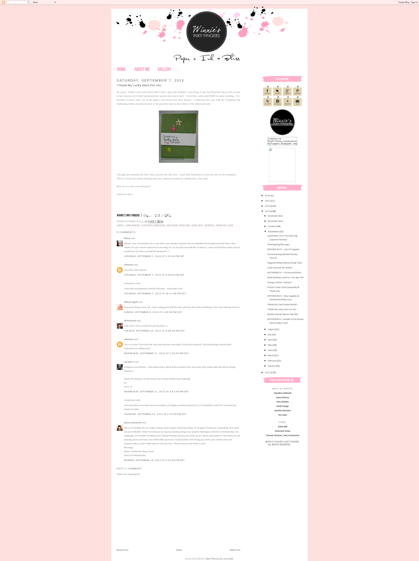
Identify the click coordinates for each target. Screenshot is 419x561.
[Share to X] (155, 221)
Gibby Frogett (131, 302)
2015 (268, 201)
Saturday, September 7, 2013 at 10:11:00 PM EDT (155, 293)
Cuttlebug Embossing (153, 225)
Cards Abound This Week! (279, 268)
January (271, 366)
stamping (209, 225)
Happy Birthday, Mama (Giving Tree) (284, 263)
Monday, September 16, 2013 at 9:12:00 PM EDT (154, 460)
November (273, 221)
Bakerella (282, 426)
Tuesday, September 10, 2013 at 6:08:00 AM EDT (154, 331)
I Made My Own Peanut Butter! (282, 304)
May (270, 345)
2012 (268, 372)
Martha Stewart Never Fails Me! (282, 314)
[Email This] (149, 221)
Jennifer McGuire (282, 410)
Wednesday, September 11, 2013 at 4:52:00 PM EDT (156, 392)
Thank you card (224, 225)
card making (133, 225)
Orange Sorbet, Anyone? (279, 282)
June (270, 340)
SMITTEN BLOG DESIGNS (220, 559)
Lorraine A (129, 362)
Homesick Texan (282, 431)
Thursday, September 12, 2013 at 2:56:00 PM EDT (155, 414)
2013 (268, 211)
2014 (268, 206)
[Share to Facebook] (158, 221)
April (270, 350)
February (272, 361)
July (270, 334)
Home (179, 550)
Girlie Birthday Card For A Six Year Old (285, 277)
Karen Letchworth (132, 423)
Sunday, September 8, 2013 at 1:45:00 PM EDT (153, 312)
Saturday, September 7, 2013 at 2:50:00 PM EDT (154, 256)
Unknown (128, 265)
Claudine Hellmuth (282, 393)
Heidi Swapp (282, 406)
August (271, 329)
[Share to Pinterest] (162, 221)
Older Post (235, 550)
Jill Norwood (130, 321)
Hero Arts (197, 225)
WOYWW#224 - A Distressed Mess (284, 273)
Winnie (132, 221)
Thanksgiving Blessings (278, 244)
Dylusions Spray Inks (178, 225)
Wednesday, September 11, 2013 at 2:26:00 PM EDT (156, 353)
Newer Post (122, 550)
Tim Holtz (282, 415)
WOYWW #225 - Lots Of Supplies (283, 249)
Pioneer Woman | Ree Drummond (282, 435)
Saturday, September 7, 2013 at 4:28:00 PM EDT (154, 275)
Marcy (127, 238)
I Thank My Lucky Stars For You (281, 309)
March (271, 355)
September (273, 231)
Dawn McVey (282, 397)
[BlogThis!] (152, 221)
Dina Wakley (283, 402)
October (272, 226)
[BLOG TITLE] (282, 135)
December (273, 216)
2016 (268, 196)
